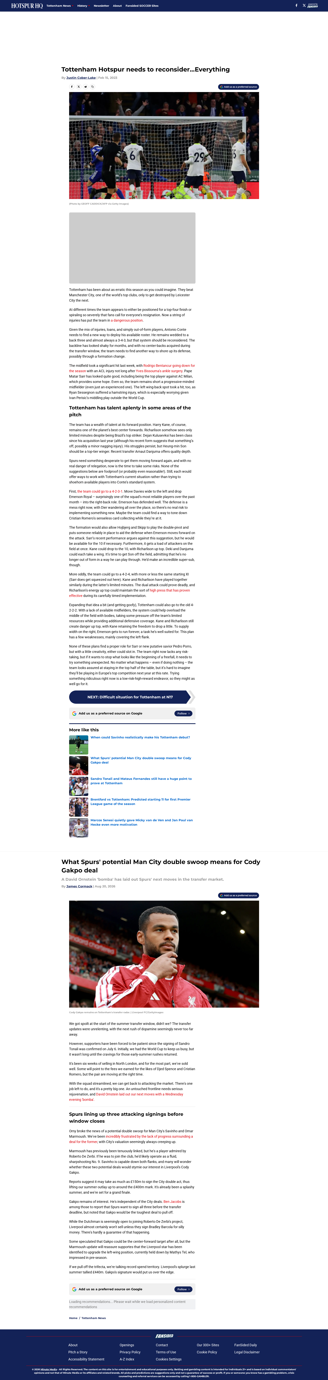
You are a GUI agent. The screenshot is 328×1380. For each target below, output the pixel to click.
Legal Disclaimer (247, 1352)
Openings (127, 1345)
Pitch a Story (78, 1352)
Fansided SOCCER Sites (142, 5)
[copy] (92, 86)
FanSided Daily (245, 1345)
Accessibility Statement (86, 1359)
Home (73, 1318)
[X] (304, 5)
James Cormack (79, 886)
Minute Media (49, 1369)
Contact (162, 1345)
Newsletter (101, 5)
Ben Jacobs (172, 1202)
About (117, 5)
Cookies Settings (169, 1359)
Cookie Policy (207, 1352)
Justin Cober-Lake (81, 78)
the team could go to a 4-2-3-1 (100, 491)
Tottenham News (94, 1318)
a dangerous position (127, 320)
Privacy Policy (130, 1352)
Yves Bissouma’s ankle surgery (159, 371)
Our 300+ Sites (208, 1345)
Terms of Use (166, 1352)
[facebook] (296, 5)
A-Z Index (127, 1359)
